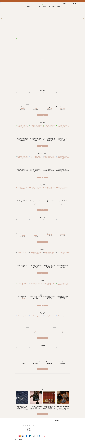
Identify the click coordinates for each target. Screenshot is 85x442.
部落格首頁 (58, 6)
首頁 (25, 6)
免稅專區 (40, 6)
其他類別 (53, 6)
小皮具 (49, 6)
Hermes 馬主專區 (35, 6)
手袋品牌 (44, 6)
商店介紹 (28, 6)
